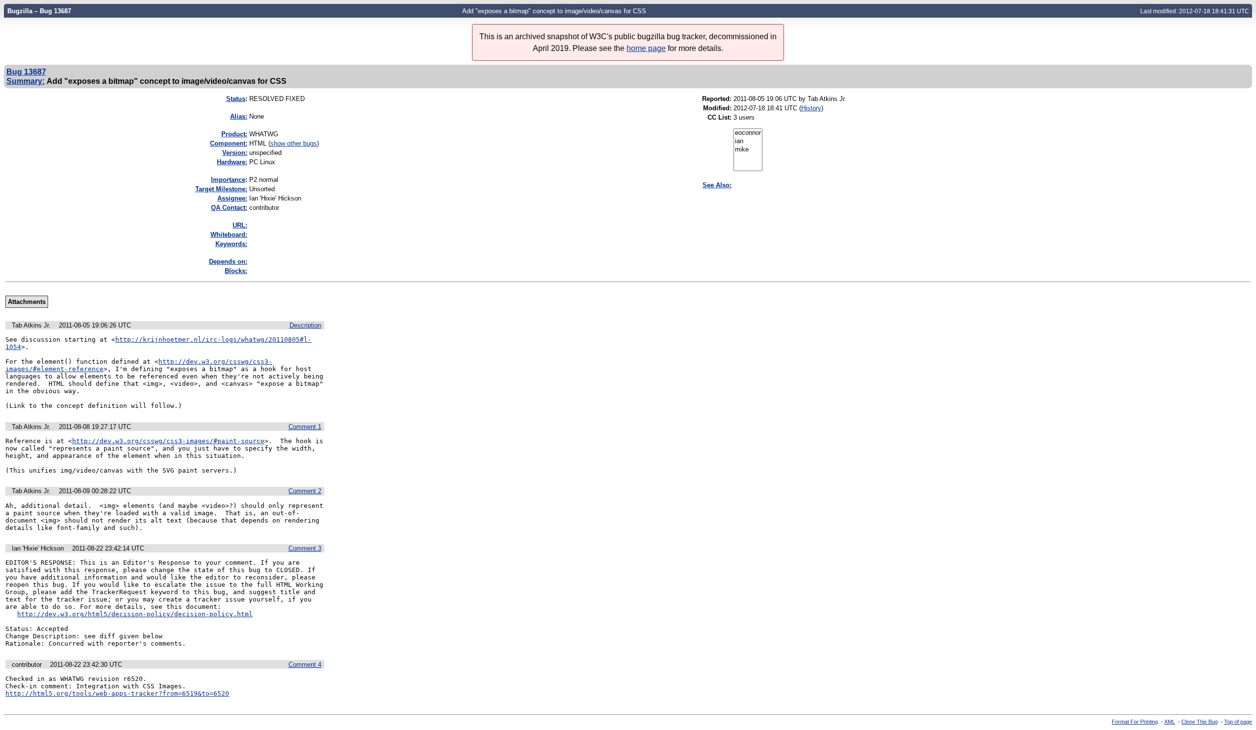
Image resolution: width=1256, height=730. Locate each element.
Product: (234, 134)
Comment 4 (304, 664)
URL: (240, 225)
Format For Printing (1135, 722)
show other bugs (293, 143)
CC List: (719, 117)
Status (235, 98)
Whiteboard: (228, 234)
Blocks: (236, 271)
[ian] (748, 141)
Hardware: (232, 162)
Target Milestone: (221, 189)
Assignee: (232, 198)
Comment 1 (304, 426)
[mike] (748, 150)
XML (1169, 722)
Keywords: (231, 244)
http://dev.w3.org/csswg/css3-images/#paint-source (168, 441)
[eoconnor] (748, 133)
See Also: (717, 185)
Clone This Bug (1199, 722)
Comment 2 (304, 491)
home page (646, 48)
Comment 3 (304, 548)
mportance (228, 179)
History (811, 108)
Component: (228, 143)
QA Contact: (229, 207)
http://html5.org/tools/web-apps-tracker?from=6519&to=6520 (117, 693)
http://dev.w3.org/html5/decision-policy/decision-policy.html (135, 614)
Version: (234, 152)
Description (305, 325)
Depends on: (228, 261)
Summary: (25, 80)
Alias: (238, 116)
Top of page (1238, 722)
